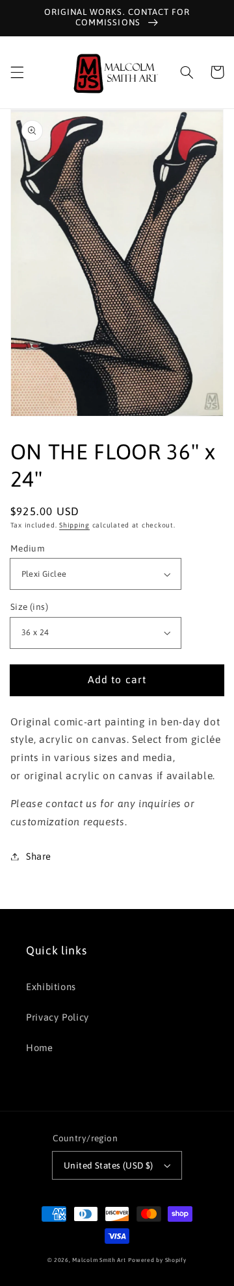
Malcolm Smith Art (99, 1260)
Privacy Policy (57, 1017)
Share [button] (38, 856)
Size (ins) (29, 606)
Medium (28, 548)
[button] (17, 72)
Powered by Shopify (157, 1260)
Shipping (74, 525)
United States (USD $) (108, 1165)
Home (39, 1047)
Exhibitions (51, 986)
